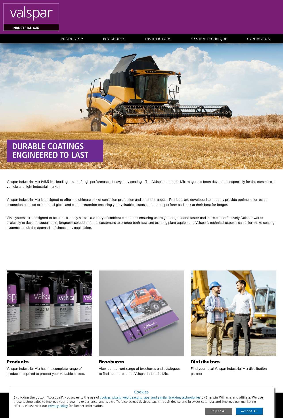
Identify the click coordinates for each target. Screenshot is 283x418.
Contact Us (258, 39)
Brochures (114, 39)
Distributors (158, 39)
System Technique (209, 39)
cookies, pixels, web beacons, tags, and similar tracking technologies (150, 397)
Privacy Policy (58, 406)
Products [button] (70, 39)
